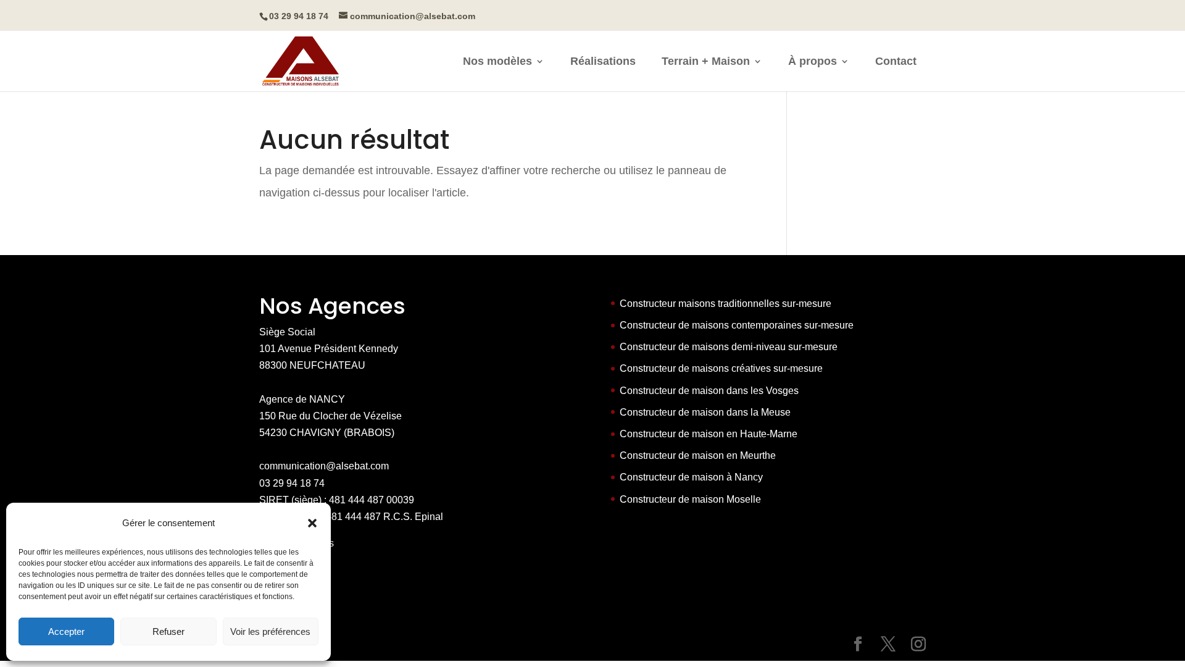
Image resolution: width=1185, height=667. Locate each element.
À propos (812, 62)
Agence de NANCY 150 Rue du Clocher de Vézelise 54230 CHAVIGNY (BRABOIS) (330, 416)
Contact (896, 62)
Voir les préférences (270, 631)
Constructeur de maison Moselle (690, 499)
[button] (312, 523)
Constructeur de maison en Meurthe (698, 455)
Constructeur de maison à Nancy (691, 477)
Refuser (168, 631)
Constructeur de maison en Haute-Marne (708, 434)
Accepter (66, 631)
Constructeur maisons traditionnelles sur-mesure (725, 303)
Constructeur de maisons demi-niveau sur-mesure (729, 347)
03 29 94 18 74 (292, 483)
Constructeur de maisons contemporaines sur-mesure (737, 325)
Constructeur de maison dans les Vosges (709, 390)
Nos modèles (497, 62)
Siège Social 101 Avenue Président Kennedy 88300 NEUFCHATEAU (328, 349)
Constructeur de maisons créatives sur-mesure (721, 368)
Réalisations (603, 62)
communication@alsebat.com (324, 466)
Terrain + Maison (706, 62)
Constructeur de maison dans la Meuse (705, 412)
